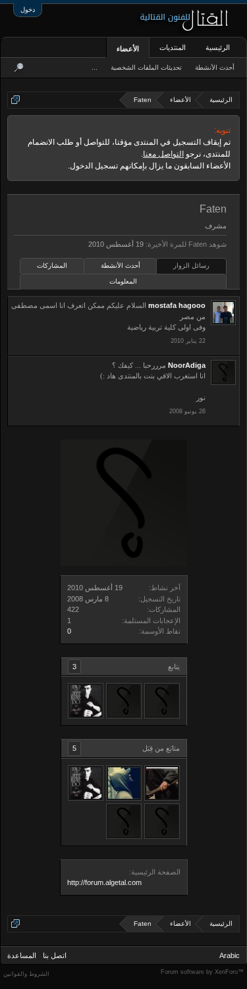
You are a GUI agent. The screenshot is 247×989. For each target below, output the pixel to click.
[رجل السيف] (162, 783)
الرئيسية (218, 47)
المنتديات (172, 47)
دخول (27, 9)
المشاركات (52, 265)
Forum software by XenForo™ (202, 972)
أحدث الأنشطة (120, 265)
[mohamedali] (85, 701)
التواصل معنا (163, 154)
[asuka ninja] (124, 701)
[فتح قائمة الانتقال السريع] (15, 99)
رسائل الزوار (191, 265)
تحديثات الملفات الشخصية (146, 67)
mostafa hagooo (177, 305)
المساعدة (21, 955)
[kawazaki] (124, 783)
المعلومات (123, 281)
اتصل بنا (55, 955)
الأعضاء (128, 49)
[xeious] (162, 701)
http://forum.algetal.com (104, 882)
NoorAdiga (187, 365)
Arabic (229, 955)
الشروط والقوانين (26, 974)
